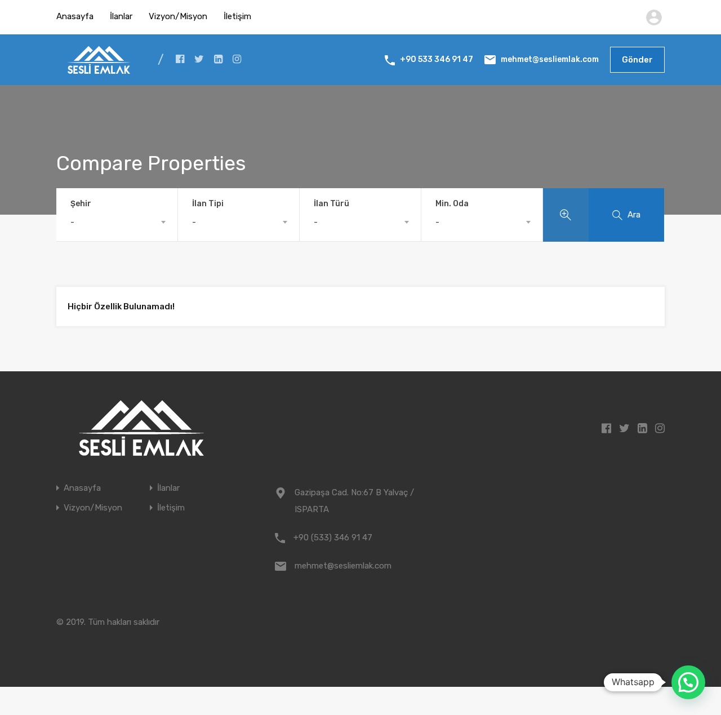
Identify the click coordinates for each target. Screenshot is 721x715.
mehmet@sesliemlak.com (550, 59)
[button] (688, 682)
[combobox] (116, 222)
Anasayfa (75, 16)
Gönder (637, 60)
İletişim (237, 16)
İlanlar (121, 16)
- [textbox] (72, 222)
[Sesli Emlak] (98, 69)
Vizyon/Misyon (178, 16)
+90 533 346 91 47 (436, 59)
